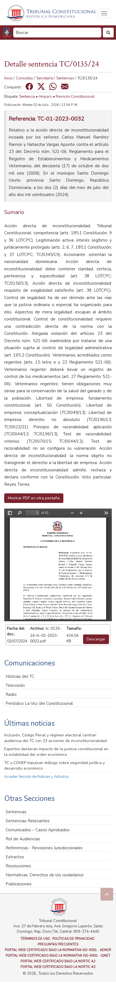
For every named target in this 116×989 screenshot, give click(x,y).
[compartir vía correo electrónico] (65, 86)
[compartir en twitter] (41, 86)
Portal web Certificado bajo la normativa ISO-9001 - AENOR (58, 950)
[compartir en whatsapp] (53, 86)
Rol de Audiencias (23, 839)
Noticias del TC (20, 676)
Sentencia (27, 96)
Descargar (96, 639)
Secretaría (44, 78)
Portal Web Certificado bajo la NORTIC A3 (58, 967)
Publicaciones (19, 884)
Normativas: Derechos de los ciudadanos (45, 875)
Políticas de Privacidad (73, 938)
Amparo (45, 96)
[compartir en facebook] (29, 86)
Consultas (24, 78)
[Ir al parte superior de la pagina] (107, 894)
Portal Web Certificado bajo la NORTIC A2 (58, 961)
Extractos (15, 857)
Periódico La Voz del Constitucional (39, 703)
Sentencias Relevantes (28, 821)
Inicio (8, 78)
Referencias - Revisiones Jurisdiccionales (44, 848)
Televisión (15, 685)
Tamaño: (74, 628)
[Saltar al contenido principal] (52, 13)
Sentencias (65, 78)
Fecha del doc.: (15, 631)
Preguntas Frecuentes (58, 944)
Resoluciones (18, 866)
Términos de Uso (35, 938)
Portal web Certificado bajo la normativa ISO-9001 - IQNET (58, 956)
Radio (11, 694)
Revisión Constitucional (75, 96)
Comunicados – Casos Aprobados (38, 830)
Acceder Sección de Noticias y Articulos (36, 776)
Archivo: (37, 628)
